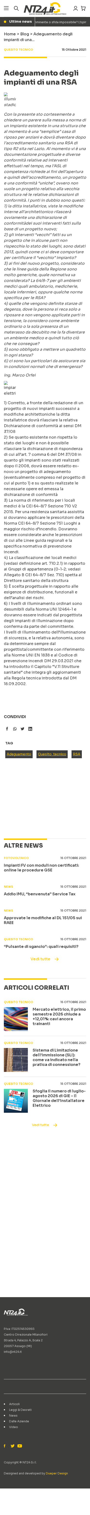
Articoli (14, 1404)
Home (10, 34)
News (13, 1415)
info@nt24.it (13, 1352)
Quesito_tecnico (52, 754)
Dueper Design (57, 1473)
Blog (24, 34)
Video (13, 1427)
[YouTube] (19, 1446)
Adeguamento (19, 754)
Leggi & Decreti (20, 1410)
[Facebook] (6, 1446)
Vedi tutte (40, 959)
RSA (76, 754)
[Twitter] (12, 1446)
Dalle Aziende (19, 1421)
